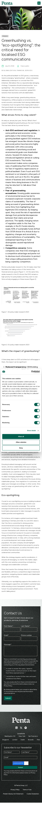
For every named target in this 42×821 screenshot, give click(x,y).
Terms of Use (27, 790)
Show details (31, 430)
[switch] (35, 410)
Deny (21, 448)
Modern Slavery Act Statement (13, 794)
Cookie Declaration (33, 794)
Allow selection (21, 442)
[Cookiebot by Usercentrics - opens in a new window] (31, 371)
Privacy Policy (8, 686)
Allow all (21, 436)
